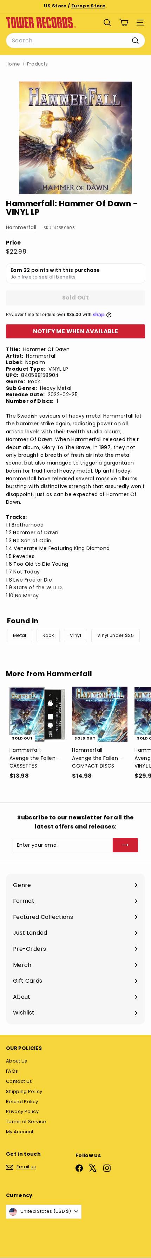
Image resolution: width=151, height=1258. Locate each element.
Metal (19, 635)
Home (13, 64)
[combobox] (75, 40)
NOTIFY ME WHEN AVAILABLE (75, 331)
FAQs (12, 1071)
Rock (48, 635)
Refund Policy (22, 1101)
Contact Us (19, 1081)
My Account (20, 1131)
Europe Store (88, 5)
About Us (16, 1061)
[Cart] (124, 22)
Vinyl (75, 635)
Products (37, 64)
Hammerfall (21, 227)
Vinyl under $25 (115, 635)
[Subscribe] (125, 845)
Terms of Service (26, 1121)
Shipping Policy (24, 1091)
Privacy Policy (22, 1111)
